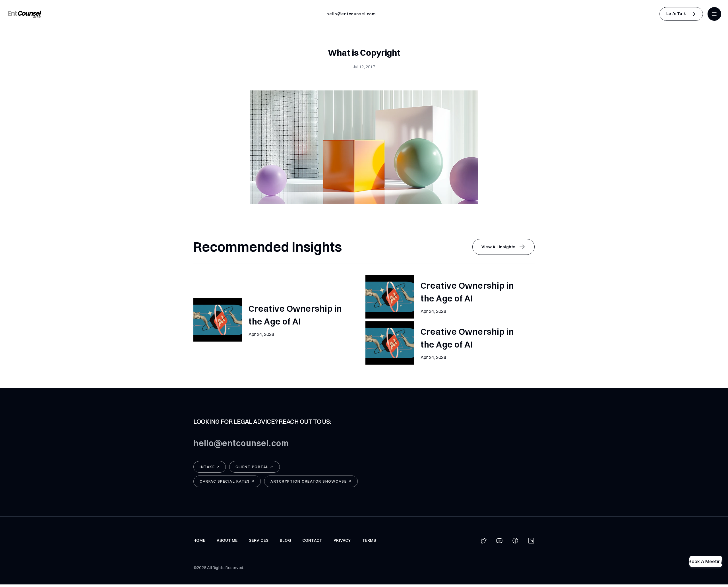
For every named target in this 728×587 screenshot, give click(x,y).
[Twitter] (483, 540)
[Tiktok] (515, 540)
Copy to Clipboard (351, 14)
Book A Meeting (705, 561)
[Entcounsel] (24, 13)
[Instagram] (531, 540)
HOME (199, 540)
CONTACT (312, 540)
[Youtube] (499, 540)
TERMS (369, 540)
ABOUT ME (227, 540)
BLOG (285, 540)
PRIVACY (342, 540)
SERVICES (258, 540)
